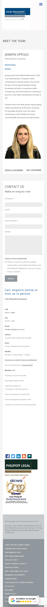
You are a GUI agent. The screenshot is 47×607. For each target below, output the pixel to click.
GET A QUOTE (10, 586)
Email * (7, 209)
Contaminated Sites (13, 552)
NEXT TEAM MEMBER (34, 170)
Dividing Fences (11, 579)
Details (7, 232)
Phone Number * (11, 220)
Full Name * (9, 198)
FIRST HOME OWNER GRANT (15, 556)
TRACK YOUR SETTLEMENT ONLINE (17, 545)
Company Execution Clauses (16, 549)
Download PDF (27, 365)
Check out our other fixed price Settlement (21, 360)
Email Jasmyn (10, 65)
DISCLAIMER (9, 590)
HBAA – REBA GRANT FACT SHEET (16, 571)
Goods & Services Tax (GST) (15, 564)
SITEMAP (8, 601)
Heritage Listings (12, 567)
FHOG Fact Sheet (11, 560)
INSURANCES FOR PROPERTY (15, 575)
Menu (40, 4)
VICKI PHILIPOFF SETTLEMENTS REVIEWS (19, 582)
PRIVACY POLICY (10, 594)
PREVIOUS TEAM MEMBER (14, 170)
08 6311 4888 (10, 313)
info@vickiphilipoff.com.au (15, 329)
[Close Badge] (38, 596)
